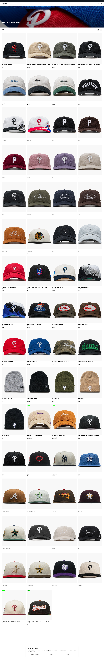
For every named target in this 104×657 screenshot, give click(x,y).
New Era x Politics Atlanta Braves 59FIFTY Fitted (12, 509)
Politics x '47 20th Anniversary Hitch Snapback (37, 175)
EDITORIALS (72, 3)
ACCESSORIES (58, 3)
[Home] (4, 4)
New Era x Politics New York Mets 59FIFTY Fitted (37, 287)
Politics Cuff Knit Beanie (7, 398)
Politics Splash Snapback (83, 287)
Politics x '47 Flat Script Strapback (34, 435)
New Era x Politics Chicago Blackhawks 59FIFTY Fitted (38, 250)
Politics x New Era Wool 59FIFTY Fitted (10, 472)
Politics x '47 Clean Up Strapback (59, 250)
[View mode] (98, 30)
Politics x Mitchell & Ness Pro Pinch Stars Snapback (13, 138)
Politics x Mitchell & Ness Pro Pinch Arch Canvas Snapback (88, 101)
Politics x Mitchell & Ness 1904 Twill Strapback (12, 101)
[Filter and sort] (3, 30)
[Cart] (101, 4)
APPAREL (51, 3)
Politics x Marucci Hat (7, 64)
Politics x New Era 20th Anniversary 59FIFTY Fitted (88, 435)
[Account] (98, 4)
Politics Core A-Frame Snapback (34, 547)
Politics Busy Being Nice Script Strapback (61, 361)
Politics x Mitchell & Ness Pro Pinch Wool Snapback (63, 138)
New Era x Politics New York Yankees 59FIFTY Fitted (63, 472)
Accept (51, 654)
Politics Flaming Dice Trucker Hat (34, 324)
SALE (78, 3)
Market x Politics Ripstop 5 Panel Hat (85, 361)
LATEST (26, 3)
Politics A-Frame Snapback (83, 584)
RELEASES (32, 3)
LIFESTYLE (65, 3)
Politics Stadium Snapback (58, 287)
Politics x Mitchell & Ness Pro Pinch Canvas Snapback (38, 64)
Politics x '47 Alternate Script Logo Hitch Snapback (38, 213)
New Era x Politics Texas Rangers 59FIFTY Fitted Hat (38, 621)
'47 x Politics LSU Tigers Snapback (59, 584)
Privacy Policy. (32, 651)
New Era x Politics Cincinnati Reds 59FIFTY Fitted (37, 472)
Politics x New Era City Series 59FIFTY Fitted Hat (12, 621)
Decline (67, 654)
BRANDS (38, 3)
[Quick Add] (24, 35)
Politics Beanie (55, 398)
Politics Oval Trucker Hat (57, 324)
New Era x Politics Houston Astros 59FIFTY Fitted (88, 472)
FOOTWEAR (44, 3)
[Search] (96, 4)
